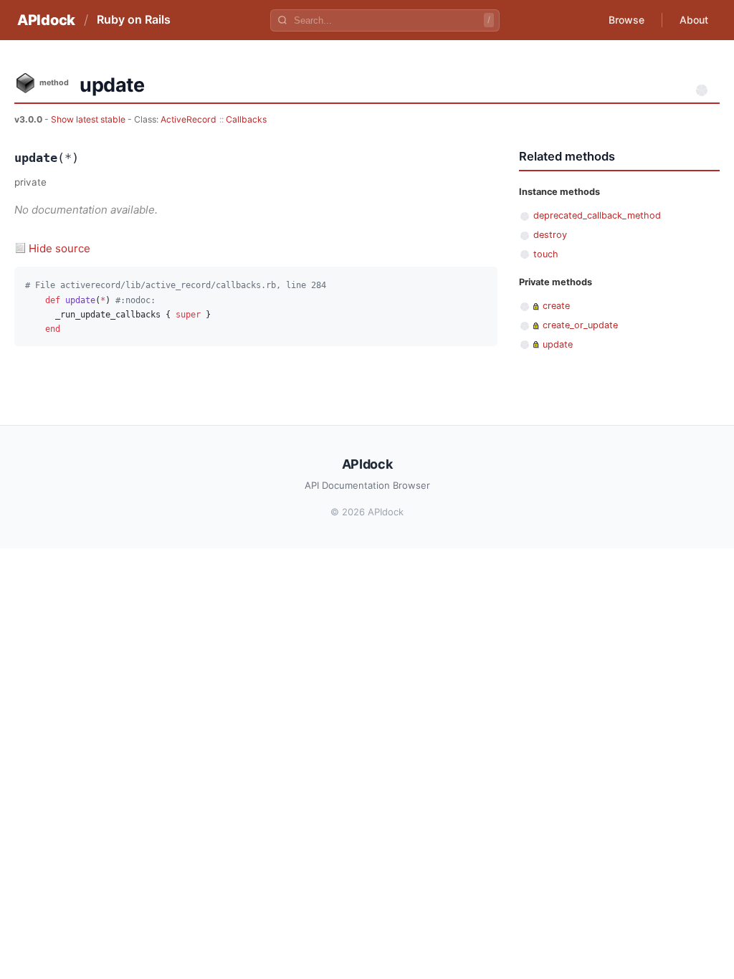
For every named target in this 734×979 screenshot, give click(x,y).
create (556, 305)
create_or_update (580, 325)
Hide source (59, 248)
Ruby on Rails (134, 19)
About (694, 20)
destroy (550, 234)
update (558, 344)
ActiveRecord (188, 119)
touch (545, 254)
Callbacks (246, 119)
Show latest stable (89, 119)
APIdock (46, 20)
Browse (626, 20)
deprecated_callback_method (597, 215)
